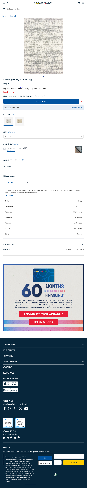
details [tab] (11, 183)
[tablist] (19, 182)
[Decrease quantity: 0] (16, 160)
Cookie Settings (45, 463)
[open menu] (4, 3)
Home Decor (15, 16)
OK (45, 458)
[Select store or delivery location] (7, 3)
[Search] (4, 9)
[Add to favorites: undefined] (82, 101)
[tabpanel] (43, 211)
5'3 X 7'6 (8, 136)
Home (4, 16)
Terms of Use (22, 477)
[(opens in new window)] (5, 408)
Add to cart (41, 101)
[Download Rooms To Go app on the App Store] (10, 383)
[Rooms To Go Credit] (43, 291)
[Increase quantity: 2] (23, 160)
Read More (9, 195)
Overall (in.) (7, 249)
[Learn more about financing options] (43, 325)
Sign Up (74, 462)
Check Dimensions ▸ (77, 107)
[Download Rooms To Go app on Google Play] (10, 390)
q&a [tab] (27, 183)
